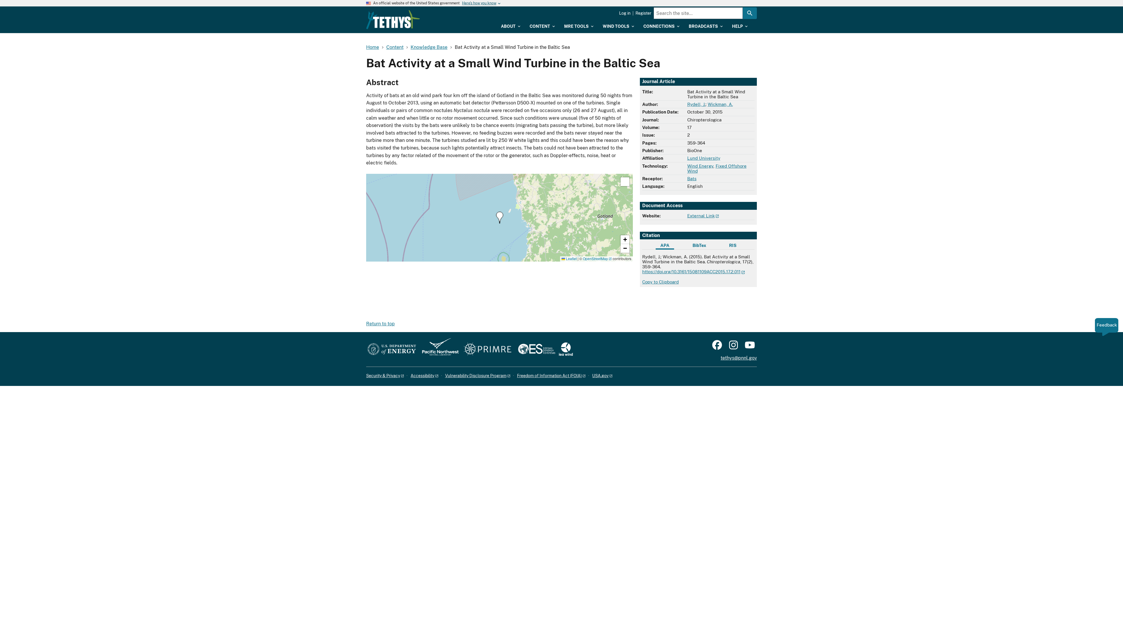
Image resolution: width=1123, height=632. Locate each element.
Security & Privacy (383, 375)
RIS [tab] (732, 245)
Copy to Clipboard (660, 281)
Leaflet (571, 258)
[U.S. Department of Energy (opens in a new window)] (391, 349)
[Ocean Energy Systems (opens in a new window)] (537, 349)
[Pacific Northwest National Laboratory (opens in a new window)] (438, 349)
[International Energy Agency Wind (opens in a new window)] (565, 349)
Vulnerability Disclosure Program (476, 375)
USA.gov (600, 375)
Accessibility (422, 375)
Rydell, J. (696, 104)
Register (643, 13)
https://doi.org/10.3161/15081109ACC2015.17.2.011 (691, 271)
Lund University (703, 158)
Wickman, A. (720, 104)
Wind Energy (700, 166)
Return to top (380, 324)
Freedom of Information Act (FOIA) (549, 375)
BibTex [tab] (699, 245)
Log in (625, 13)
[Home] (393, 19)
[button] (499, 218)
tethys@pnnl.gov (739, 358)
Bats (692, 178)
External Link (701, 215)
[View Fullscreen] (625, 181)
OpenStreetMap (595, 258)
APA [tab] (664, 245)
